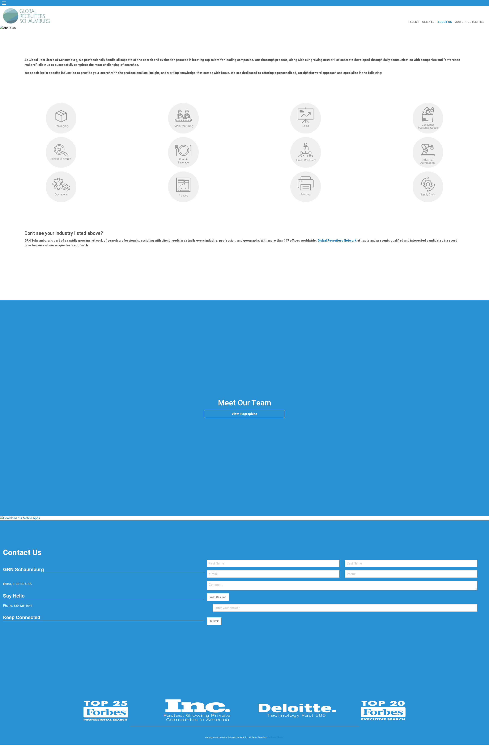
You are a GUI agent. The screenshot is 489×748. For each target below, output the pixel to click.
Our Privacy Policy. (275, 737)
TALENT (413, 22)
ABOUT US (444, 22)
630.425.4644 (23, 605)
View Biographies (244, 414)
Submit (214, 621)
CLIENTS (428, 22)
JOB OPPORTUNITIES (469, 22)
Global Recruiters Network (336, 240)
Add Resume (218, 597)
